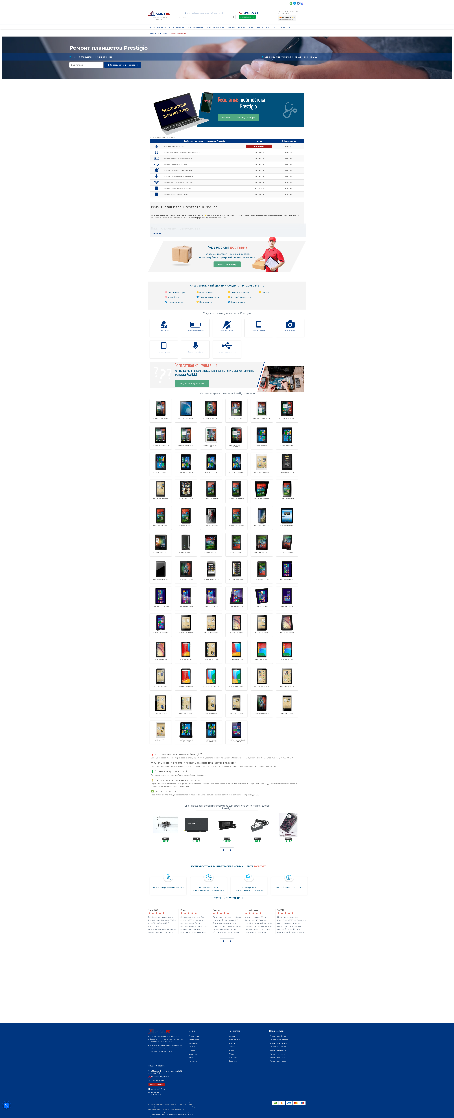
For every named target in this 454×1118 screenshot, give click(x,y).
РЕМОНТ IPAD (285, 27)
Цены (231, 1050)
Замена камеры (290, 331)
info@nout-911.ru (158, 1089)
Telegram (294, 3)
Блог (191, 1057)
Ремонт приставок (278, 1057)
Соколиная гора (176, 292)
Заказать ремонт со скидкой (123, 65)
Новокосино (205, 302)
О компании (157, 3)
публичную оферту (160, 1114)
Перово (266, 292)
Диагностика (164, 331)
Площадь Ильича (239, 292)
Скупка (199, 3)
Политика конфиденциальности (181, 1114)
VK (298, 3)
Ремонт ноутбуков (176, 27)
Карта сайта (194, 1040)
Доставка (169, 3)
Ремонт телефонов (157, 27)
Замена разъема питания (227, 352)
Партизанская (175, 302)
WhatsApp (291, 3)
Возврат (225, 3)
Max (302, 3)
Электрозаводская (209, 297)
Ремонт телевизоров (279, 1054)
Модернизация (211, 3)
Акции (189, 3)
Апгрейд (233, 1036)
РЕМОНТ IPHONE (271, 27)
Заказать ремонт (247, 17)
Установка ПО (235, 1040)
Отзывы (247, 3)
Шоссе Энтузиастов (240, 297)
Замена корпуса (164, 352)
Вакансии (193, 1047)
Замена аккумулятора (195, 331)
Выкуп (232, 1043)
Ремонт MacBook (255, 27)
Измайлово (174, 297)
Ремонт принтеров (278, 1061)
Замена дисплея (259, 331)
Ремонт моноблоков (215, 27)
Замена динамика (227, 331)
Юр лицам (193, 1043)
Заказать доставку (227, 264)
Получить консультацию (192, 383)
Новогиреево (206, 292)
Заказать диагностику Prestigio (238, 117)
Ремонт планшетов (195, 27)
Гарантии (236, 3)
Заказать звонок (156, 1085)
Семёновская (237, 302)
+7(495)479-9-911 (157, 1080)
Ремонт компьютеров (236, 27)
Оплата (180, 3)
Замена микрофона (195, 352)
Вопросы (193, 1054)
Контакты (258, 3)
